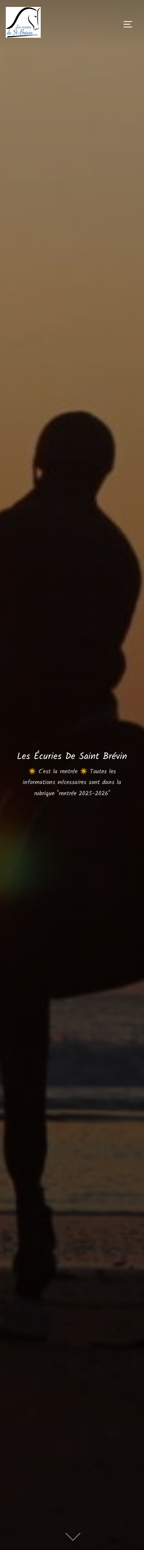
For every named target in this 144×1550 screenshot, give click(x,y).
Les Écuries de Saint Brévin (72, 756)
